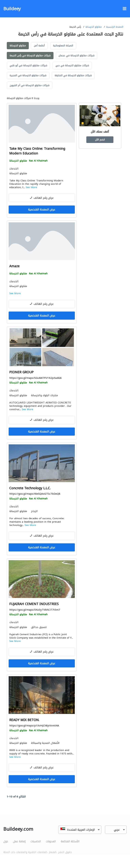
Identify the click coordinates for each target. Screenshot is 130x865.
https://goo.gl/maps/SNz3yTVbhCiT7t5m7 (34, 609)
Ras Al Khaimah (38, 160)
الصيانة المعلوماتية (63, 45)
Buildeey (12, 9)
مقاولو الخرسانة (93, 27)
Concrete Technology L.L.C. (30, 488)
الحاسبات (36, 841)
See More (31, 187)
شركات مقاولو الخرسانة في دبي (72, 65)
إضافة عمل (19, 841)
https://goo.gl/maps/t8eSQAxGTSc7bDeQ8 (34, 493)
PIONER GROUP (21, 372)
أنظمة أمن (39, 45)
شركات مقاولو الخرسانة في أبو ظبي (28, 65)
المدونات (51, 841)
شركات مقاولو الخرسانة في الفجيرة (28, 75)
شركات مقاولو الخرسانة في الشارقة (73, 75)
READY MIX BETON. (24, 720)
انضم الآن (100, 139)
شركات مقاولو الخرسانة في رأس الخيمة (30, 55)
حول (5, 841)
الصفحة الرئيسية (114, 27)
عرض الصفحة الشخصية (41, 209)
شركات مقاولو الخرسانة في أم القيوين (29, 85)
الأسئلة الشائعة (70, 841)
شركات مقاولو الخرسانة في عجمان (76, 55)
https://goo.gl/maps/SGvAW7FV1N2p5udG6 (35, 378)
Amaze (14, 266)
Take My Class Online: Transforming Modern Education (37, 151)
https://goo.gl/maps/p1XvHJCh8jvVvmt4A (34, 725)
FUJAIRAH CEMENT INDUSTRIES (34, 604)
